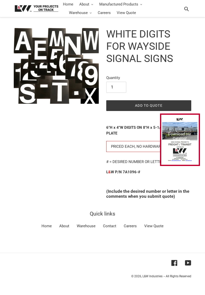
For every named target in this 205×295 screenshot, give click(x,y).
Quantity (113, 78)
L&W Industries (152, 276)
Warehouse (86, 226)
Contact (109, 226)
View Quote (154, 226)
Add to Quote (148, 106)
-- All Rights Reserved (177, 276)
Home (47, 226)
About (64, 226)
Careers (130, 226)
